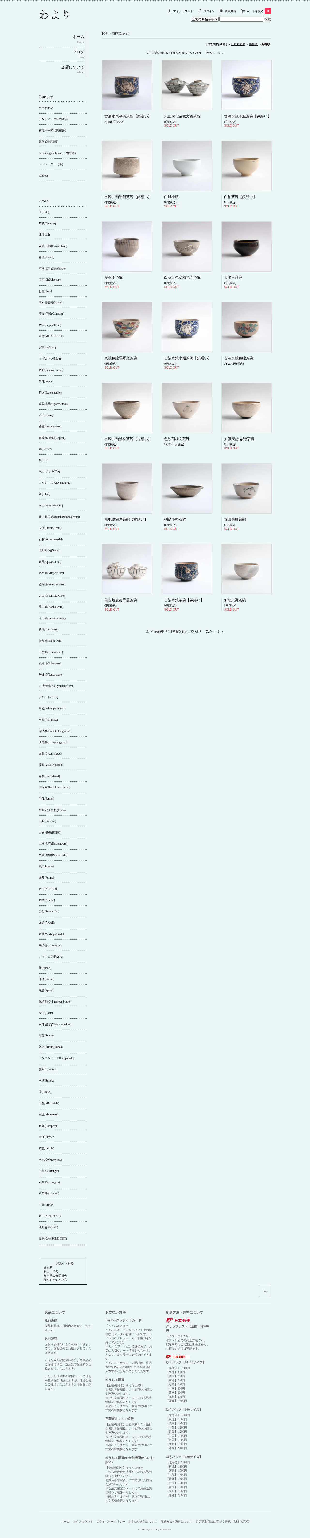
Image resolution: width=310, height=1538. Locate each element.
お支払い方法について (142, 1521)
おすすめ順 (238, 44)
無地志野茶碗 (235, 600)
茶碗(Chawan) (120, 33)
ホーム (65, 1521)
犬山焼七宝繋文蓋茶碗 (182, 116)
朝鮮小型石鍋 (175, 519)
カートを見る (257, 11)
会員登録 (230, 11)
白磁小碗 (171, 197)
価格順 (253, 44)
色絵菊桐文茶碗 (177, 439)
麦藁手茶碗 (113, 277)
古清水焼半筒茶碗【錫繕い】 (128, 116)
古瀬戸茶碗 (233, 277)
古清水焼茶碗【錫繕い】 (184, 600)
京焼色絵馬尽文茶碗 (120, 358)
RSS (236, 1521)
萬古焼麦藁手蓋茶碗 (120, 600)
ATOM (245, 1521)
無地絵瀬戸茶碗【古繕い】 (126, 519)
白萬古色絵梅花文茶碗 (182, 277)
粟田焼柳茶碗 (235, 519)
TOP (104, 33)
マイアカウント (183, 11)
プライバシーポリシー (110, 1521)
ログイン (209, 11)
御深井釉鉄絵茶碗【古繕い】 (128, 439)
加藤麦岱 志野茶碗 (239, 439)
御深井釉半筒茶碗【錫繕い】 (128, 197)
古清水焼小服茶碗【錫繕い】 (247, 116)
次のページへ (215, 53)
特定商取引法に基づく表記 (213, 1521)
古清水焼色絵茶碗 (238, 358)
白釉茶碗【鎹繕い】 (240, 197)
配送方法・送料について (177, 1521)
